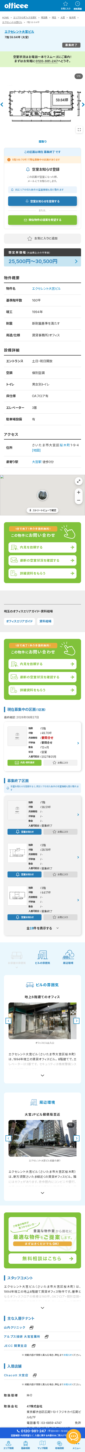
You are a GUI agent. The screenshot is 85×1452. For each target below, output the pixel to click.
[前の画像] (8, 1021)
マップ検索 (43, 1448)
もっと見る (43, 1073)
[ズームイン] (79, 492)
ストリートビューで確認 (44, 510)
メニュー (77, 1448)
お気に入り (65, 8)
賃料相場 (45, 621)
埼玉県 (44, 17)
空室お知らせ (27, 831)
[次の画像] (76, 1021)
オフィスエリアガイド (19, 621)
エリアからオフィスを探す (25, 17)
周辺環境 (68, 962)
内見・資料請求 (27, 762)
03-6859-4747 (51, 1423)
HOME (5, 17)
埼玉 (54, 17)
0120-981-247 (47, 61)
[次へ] (83, 104)
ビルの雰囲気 (42, 962)
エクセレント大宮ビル (12, 22)
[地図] (36, 450)
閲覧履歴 (78, 9)
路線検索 (25, 1448)
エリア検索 (8, 1448)
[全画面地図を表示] (79, 481)
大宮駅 (37, 462)
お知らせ (67, 1355)
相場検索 (59, 1448)
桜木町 (72, 17)
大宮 (62, 17)
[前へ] (1, 104)
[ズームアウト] (79, 500)
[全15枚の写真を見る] (79, 129)
